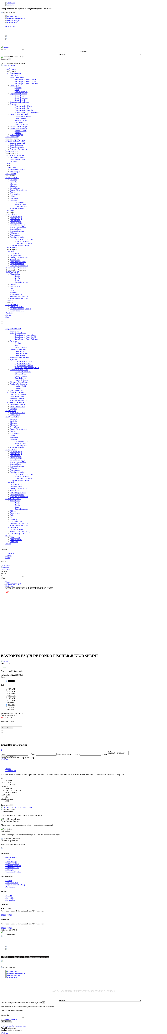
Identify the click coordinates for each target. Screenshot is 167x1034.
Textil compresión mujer (23, 243)
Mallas (12, 196)
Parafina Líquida (20, 131)
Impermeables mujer (17, 231)
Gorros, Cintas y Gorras (18, 190)
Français (16, 20)
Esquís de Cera (20, 96)
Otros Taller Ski (20, 122)
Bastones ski (14, 75)
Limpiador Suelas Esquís (19, 127)
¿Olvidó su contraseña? (9, 1019)
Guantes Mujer (15, 229)
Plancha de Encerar (21, 124)
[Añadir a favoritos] (2, 730)
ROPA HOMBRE (12, 178)
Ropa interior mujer (17, 237)
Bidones (13, 284)
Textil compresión (21, 206)
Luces (12, 290)
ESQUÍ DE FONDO (13, 73)
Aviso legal (9, 870)
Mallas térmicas (20, 204)
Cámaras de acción (17, 307)
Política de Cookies (12, 868)
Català (14, 23)
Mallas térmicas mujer (22, 241)
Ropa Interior (15, 200)
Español (16, 16)
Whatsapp (4, 759)
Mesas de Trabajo (21, 120)
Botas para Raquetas (17, 159)
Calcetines (13, 180)
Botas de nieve (15, 286)
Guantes (13, 192)
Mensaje (104, 754)
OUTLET (9, 536)
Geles (17, 280)
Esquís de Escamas (21, 98)
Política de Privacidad (13, 866)
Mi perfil (8, 896)
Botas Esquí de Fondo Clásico (25, 79)
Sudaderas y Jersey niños (19, 266)
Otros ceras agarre (21, 92)
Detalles (8, 769)
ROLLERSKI (10, 167)
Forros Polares (15, 188)
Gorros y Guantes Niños (18, 258)
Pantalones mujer (16, 235)
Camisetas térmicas (21, 202)
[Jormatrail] (9, 5)
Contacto (8, 881)
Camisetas (13, 182)
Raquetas (13, 161)
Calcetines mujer (16, 217)
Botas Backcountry (17, 145)
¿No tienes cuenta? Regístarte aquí (13, 1026)
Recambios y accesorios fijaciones (27, 112)
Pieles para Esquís (16, 135)
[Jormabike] (10, 3)
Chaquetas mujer (16, 223)
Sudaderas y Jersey (17, 208)
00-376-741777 (11, 26)
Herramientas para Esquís (19, 114)
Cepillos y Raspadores (23, 116)
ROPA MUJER (11, 215)
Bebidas (17, 278)
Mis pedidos (9, 898)
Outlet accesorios (16, 540)
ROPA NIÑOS (10, 251)
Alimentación (15, 274)
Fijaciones (13, 104)
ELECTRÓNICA (11, 305)
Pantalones (14, 198)
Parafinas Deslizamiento (18, 129)
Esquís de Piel (20, 100)
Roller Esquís (15, 172)
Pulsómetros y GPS (17, 311)
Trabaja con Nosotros (13, 872)
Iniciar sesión (5, 565)
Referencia (5, 713)
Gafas (12, 288)
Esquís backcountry (17, 147)
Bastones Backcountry (18, 143)
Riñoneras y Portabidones (19, 296)
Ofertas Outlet (15, 538)
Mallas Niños (15, 260)
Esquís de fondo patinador (19, 102)
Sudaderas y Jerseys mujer (19, 245)
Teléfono (32, 754)
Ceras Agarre (14, 86)
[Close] (2, 323)
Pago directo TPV (11, 883)
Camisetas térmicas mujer (24, 239)
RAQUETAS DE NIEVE (14, 155)
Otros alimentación (21, 282)
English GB (20, 18)
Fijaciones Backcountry (18, 149)
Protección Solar (16, 294)
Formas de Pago (11, 862)
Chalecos (13, 184)
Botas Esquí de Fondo (18, 77)
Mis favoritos (10, 900)
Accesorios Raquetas (17, 157)
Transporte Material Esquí (19, 299)
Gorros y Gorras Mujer (18, 227)
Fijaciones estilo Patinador (24, 110)
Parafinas (18, 133)
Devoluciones (10, 887)
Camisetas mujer (16, 219)
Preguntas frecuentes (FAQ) (15, 885)
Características (10, 771)
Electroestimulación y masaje (20, 309)
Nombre (4, 754)
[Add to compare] (2, 732)
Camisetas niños (16, 253)
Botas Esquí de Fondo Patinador (26, 84)
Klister (17, 90)
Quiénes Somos (11, 857)
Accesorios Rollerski (17, 170)
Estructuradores (20, 118)
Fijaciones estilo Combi (23, 108)
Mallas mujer (14, 233)
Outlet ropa (14, 542)
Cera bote (18, 88)
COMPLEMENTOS (13, 272)
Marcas (8, 544)
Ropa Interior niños (17, 264)
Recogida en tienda (12, 864)
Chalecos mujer (15, 221)
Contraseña (5, 1015)
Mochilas (13, 292)
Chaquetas (13, 186)
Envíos (7, 860)
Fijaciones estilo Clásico (23, 106)
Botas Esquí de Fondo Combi (25, 81)
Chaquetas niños (16, 256)
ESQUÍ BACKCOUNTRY (15, 141)
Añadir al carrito (7, 728)
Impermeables (15, 194)
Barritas (17, 276)
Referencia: (5, 675)
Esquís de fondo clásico (18, 94)
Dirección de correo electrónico (68, 754)
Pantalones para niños (18, 262)
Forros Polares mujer (17, 225)
